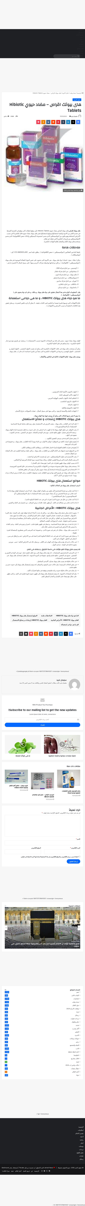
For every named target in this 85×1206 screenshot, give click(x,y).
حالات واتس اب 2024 (72, 1065)
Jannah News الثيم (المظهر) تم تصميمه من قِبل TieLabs (36, 1168)
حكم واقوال (75, 1022)
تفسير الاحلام (79, 35)
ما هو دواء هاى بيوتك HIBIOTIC (67, 616)
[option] (42, 928)
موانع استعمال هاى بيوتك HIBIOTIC (24, 616)
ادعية (81, 37)
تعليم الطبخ (80, 48)
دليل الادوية (65, 93)
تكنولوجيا (76, 1055)
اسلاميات (80, 32)
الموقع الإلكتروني (36, 848)
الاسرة (77, 1035)
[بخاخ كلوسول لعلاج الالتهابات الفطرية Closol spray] (68, 779)
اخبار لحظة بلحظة (73, 1052)
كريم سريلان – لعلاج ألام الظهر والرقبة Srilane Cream (18, 786)
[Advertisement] (42, 14)
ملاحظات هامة (46, 616)
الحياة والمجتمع (74, 1045)
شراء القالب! (6, 1171)
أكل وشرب (75, 1028)
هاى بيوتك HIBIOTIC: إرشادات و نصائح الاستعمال (29, 620)
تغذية (77, 1025)
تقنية (77, 1062)
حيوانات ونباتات (74, 1038)
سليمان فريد (74, 116)
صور (77, 992)
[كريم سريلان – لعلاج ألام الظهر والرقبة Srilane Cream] (16, 777)
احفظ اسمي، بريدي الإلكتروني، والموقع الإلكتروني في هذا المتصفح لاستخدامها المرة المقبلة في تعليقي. (49, 857)
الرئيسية (81, 30)
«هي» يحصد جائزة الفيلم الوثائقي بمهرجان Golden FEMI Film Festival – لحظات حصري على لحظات (44, 945)
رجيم (77, 1042)
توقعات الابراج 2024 (72, 1008)
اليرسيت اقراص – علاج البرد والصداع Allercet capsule (43, 795)
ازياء (77, 1012)
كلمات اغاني (75, 995)
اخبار (82, 41)
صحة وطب (73, 93)
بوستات (81, 44)
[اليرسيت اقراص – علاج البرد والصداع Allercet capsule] (42, 781)
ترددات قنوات (75, 1018)
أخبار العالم (75, 1072)
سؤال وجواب (75, 1068)
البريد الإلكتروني (75, 848)
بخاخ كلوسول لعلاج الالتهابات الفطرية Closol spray (71, 792)
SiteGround (5, 1168)
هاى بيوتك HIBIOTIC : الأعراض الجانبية (64, 620)
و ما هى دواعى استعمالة (69, 625)
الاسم (78, 839)
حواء (77, 1075)
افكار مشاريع (75, 1058)
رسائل (81, 53)
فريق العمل (26, 1171)
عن (32, 1171)
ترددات (81, 46)
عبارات (81, 51)
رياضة (81, 39)
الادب (77, 1048)
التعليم (77, 1032)
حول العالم (76, 1005)
